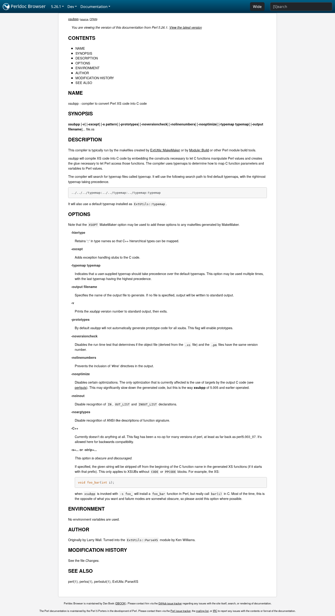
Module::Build (199, 150)
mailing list (202, 611)
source (84, 19)
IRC (215, 611)
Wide (257, 6)
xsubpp (73, 18)
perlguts (80, 387)
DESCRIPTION (86, 58)
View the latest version (185, 27)
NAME (80, 48)
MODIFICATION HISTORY (94, 77)
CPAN (93, 19)
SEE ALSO (83, 82)
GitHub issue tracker (170, 603)
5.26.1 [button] (56, 6)
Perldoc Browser (28, 6)
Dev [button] (70, 6)
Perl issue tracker (180, 611)
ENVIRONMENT (87, 67)
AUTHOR (82, 72)
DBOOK (120, 603)
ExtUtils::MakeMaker (165, 150)
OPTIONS (82, 63)
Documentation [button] (94, 6)
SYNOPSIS (83, 53)
